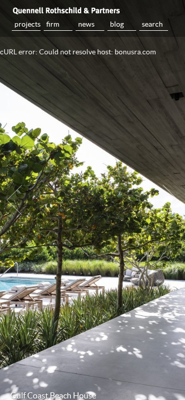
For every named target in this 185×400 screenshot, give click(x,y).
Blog (117, 24)
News (86, 24)
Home (92, 10)
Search (152, 24)
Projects (27, 24)
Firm (52, 24)
